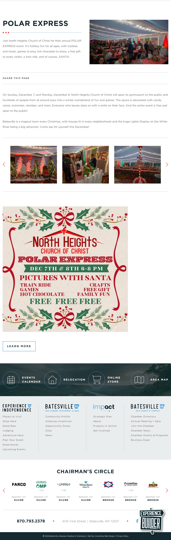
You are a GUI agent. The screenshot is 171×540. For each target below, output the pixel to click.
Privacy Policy (122, 536)
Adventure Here (13, 435)
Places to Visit (12, 416)
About (97, 421)
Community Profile (57, 416)
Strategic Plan (102, 416)
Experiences (11, 444)
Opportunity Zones (58, 426)
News (48, 435)
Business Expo (140, 440)
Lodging (8, 430)
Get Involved (101, 430)
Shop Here (9, 421)
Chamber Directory (143, 416)
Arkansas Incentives (58, 421)
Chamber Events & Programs (149, 435)
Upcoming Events (14, 449)
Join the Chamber (142, 426)
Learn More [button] (19, 346)
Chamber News (140, 430)
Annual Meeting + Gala (146, 421)
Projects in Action (105, 426)
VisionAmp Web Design (105, 536)
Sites (48, 430)
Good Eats (9, 426)
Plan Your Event (13, 440)
